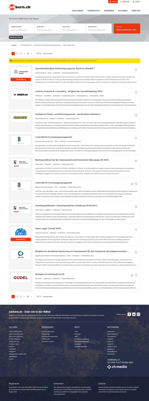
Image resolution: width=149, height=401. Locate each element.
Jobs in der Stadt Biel (16, 336)
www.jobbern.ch (26, 45)
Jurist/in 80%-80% (69, 45)
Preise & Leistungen (48, 331)
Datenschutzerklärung (81, 339)
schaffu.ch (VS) (112, 346)
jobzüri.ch (110, 344)
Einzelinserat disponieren (50, 336)
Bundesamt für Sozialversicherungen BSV (47, 45)
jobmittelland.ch (112, 334)
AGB (75, 336)
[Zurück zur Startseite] (117, 368)
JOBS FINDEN (77, 10)
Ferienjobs (12, 351)
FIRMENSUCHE (93, 10)
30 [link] (28, 53)
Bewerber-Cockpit (48, 341)
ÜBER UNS (136, 10)
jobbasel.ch (111, 331)
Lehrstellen (12, 349)
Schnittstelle (46, 339)
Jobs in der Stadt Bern (16, 334)
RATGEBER (122, 10)
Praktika (11, 346)
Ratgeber (77, 334)
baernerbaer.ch (112, 351)
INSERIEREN (109, 10)
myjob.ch (110, 341)
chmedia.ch (111, 354)
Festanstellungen (14, 339)
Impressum (77, 344)
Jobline (11, 359)
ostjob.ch (110, 339)
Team (76, 331)
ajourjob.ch (111, 349)
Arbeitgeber (13, 356)
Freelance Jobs (14, 344)
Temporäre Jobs (14, 341)
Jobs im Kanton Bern (15, 331)
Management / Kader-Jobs (17, 354)
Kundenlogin (46, 334)
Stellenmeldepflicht (80, 346)
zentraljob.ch (111, 336)
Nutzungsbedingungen (81, 341)
